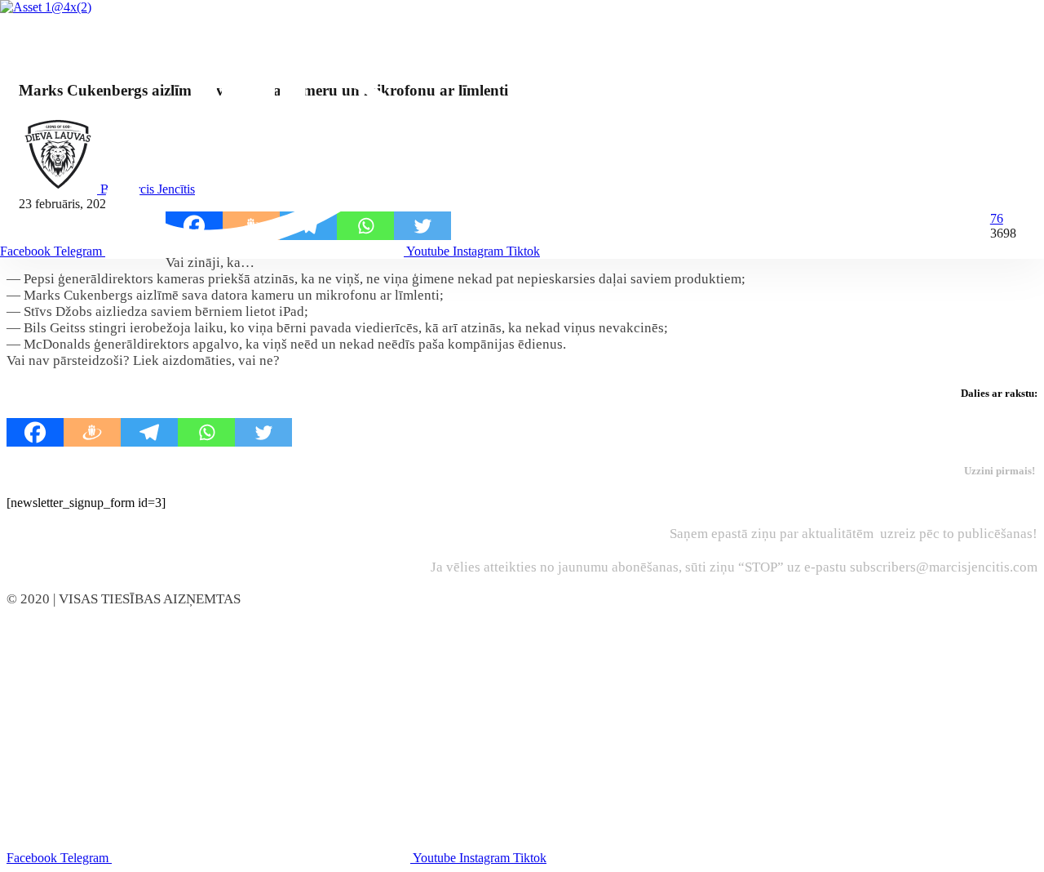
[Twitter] (263, 432)
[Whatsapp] (206, 432)
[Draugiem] (92, 432)
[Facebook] (35, 432)
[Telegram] (149, 432)
